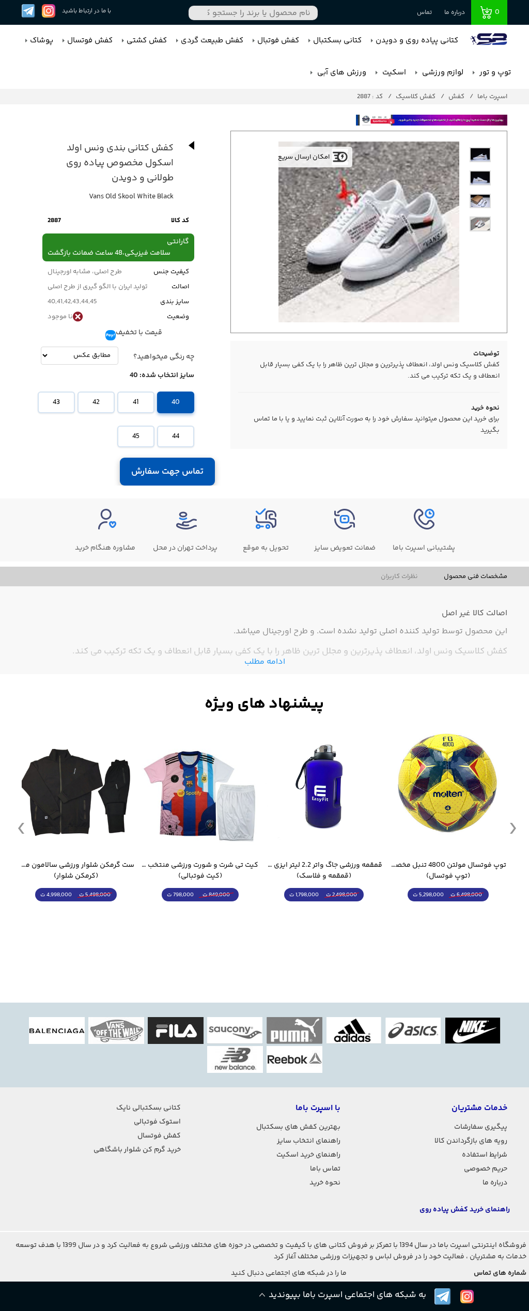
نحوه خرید (324, 1183)
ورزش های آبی (340, 73)
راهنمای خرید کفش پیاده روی (464, 1209)
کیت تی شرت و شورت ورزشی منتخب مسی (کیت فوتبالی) (200, 871)
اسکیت (393, 73)
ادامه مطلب (264, 662)
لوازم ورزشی (441, 73)
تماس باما (325, 1169)
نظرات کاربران (399, 576)
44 (175, 436)
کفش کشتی (147, 40)
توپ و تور (494, 73)
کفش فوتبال (278, 40)
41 (135, 402)
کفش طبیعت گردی (212, 40)
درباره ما (454, 13)
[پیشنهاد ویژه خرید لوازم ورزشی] (264, 704)
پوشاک (41, 40)
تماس (424, 13)
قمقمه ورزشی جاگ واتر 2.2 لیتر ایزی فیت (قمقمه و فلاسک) (324, 871)
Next (513, 827)
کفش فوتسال (90, 40)
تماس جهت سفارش (167, 471)
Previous (21, 827)
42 (96, 402)
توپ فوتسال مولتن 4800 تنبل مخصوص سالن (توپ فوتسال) (448, 871)
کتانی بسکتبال (337, 40)
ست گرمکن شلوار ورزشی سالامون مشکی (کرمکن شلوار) (76, 871)
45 (135, 436)
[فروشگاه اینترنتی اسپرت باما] (489, 41)
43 (56, 402)
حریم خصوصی (485, 1169)
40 (176, 402)
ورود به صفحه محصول (448, 914)
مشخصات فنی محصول (475, 576)
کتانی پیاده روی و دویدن (417, 40)
